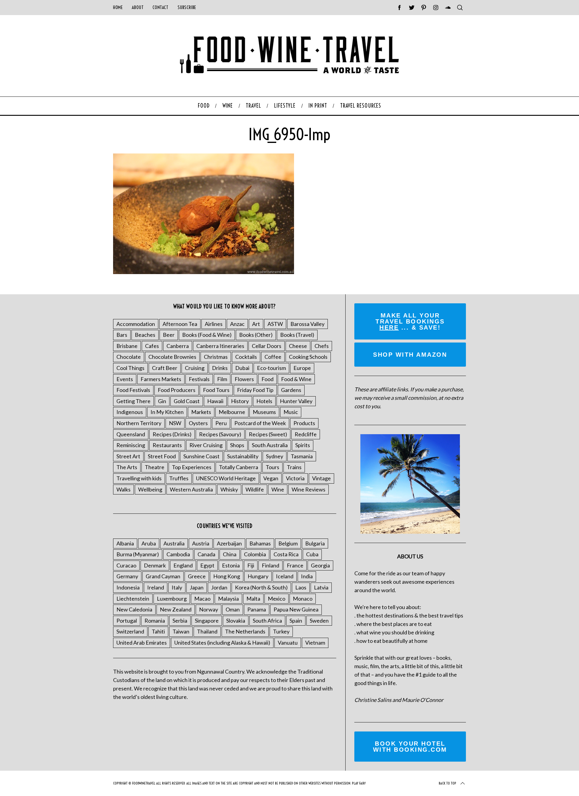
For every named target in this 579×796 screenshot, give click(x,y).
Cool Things (130, 368)
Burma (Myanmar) (137, 554)
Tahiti (158, 631)
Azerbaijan (229, 543)
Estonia (231, 565)
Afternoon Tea (180, 324)
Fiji (250, 565)
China (229, 554)
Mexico (276, 598)
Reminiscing (130, 445)
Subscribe (187, 7)
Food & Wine (296, 379)
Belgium (288, 543)
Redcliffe (306, 434)
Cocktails (246, 356)
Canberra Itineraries (220, 346)
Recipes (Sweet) (268, 434)
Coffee (272, 356)
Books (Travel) (297, 334)
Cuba (312, 554)
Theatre (154, 467)
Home (118, 7)
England (183, 565)
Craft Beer (164, 368)
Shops (237, 445)
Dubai (242, 368)
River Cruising (206, 445)
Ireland (155, 587)
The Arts (126, 467)
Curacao (126, 565)
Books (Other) (256, 334)
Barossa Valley (307, 324)
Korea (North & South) (261, 587)
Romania (154, 620)
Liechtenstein (132, 598)
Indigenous (129, 412)
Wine (277, 489)
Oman (233, 609)
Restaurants (167, 445)
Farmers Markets (161, 379)
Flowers (244, 379)
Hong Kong (226, 576)
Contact (160, 7)
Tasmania (302, 456)
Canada (206, 554)
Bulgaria (315, 543)
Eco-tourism (271, 368)
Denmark (155, 565)
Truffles (178, 478)
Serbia (179, 620)
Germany (127, 576)
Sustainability (242, 456)
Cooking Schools (308, 356)
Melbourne (232, 412)
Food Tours (216, 390)
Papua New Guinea (296, 609)
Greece (197, 576)
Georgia (320, 565)
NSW (175, 423)
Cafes (152, 346)
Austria (200, 543)
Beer (169, 334)
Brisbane (127, 346)
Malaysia (228, 598)
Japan (197, 587)
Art (256, 324)
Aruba (148, 543)
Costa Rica (286, 554)
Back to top (447, 783)
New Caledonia (134, 609)
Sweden (319, 620)
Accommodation (135, 324)
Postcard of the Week (260, 423)
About (138, 7)
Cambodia (178, 554)
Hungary (258, 576)
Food (267, 379)
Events (124, 379)
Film (222, 379)
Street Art (128, 456)
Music (290, 412)
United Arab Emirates (141, 642)
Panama (256, 609)
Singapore (207, 620)
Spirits (302, 445)
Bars (121, 334)
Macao (202, 598)
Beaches (145, 334)
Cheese (298, 346)
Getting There (133, 401)
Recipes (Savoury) (220, 434)
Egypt (207, 565)
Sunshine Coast (201, 456)
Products (304, 423)
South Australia (270, 445)
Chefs (322, 346)
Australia (174, 543)
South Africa (267, 620)
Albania (125, 543)
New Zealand (175, 609)
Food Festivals (133, 390)
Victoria (295, 478)
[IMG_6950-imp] (203, 272)
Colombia (255, 554)
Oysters (198, 423)
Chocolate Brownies (172, 356)
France (295, 565)
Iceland (284, 576)
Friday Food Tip (255, 390)
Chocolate (128, 356)
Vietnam (315, 642)
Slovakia (235, 620)
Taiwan (180, 631)
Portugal (126, 620)
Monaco (302, 598)
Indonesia (128, 587)
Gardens (291, 390)
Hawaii (215, 401)
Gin (162, 401)
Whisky (229, 489)
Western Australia (191, 489)
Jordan (219, 587)
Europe (302, 368)
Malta (253, 598)
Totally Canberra (238, 467)
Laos (300, 587)
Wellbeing (150, 489)
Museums (264, 412)
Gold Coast (187, 401)
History (240, 401)
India (307, 576)
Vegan (270, 478)
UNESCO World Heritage (226, 478)
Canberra (177, 346)
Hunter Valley (296, 401)
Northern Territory (138, 423)
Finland (270, 565)
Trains (294, 467)
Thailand (207, 631)
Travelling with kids (139, 478)
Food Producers (176, 390)
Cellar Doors (266, 346)
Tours (272, 467)
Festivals (199, 379)
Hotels (264, 401)
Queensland (130, 434)
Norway (208, 609)
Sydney (274, 456)
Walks (123, 489)
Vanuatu (288, 642)
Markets (201, 412)
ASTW (275, 324)
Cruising (194, 368)
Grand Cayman (163, 576)
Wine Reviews (308, 489)
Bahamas (260, 543)
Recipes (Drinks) (172, 434)
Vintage (321, 478)
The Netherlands (245, 631)
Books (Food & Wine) (207, 334)
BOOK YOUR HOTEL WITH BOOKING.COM (410, 746)
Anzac (237, 324)
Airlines (214, 324)
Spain (296, 620)
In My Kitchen (167, 412)
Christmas (216, 356)
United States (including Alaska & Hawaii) (222, 642)
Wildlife (254, 489)
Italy (177, 587)
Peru (221, 423)
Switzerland (130, 631)
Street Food (162, 456)
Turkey (281, 631)
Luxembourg (172, 598)
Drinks (220, 368)
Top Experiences (191, 467)
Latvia (321, 587)
